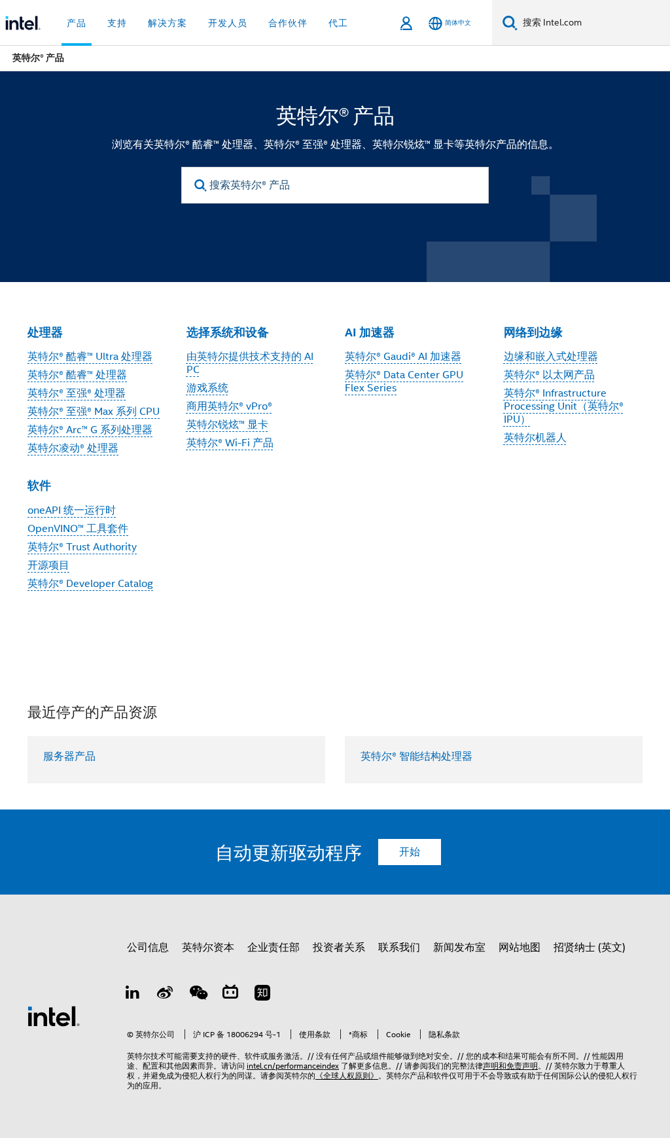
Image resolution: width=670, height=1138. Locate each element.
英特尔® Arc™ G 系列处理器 (89, 429)
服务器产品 (69, 756)
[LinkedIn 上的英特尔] (133, 994)
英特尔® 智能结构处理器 (416, 756)
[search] (200, 185)
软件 (39, 485)
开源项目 (48, 565)
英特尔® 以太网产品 (549, 375)
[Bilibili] (230, 994)
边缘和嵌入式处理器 (551, 356)
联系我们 (399, 947)
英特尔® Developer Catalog (90, 583)
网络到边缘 (533, 332)
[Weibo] (165, 994)
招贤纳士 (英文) (590, 947)
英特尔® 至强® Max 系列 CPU (93, 411)
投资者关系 (339, 947)
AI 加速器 (370, 332)
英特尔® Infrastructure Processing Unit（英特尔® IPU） (564, 406)
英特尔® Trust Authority (82, 547)
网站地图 (519, 947)
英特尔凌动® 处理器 (72, 448)
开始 (409, 852)
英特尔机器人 (535, 437)
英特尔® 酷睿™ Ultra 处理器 (89, 356)
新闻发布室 (459, 947)
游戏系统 (207, 388)
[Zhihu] (262, 994)
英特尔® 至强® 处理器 (76, 393)
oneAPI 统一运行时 (71, 510)
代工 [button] (338, 23)
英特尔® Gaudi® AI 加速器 (403, 356)
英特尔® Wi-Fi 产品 (229, 443)
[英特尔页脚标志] (53, 1015)
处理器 (45, 332)
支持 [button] (117, 23)
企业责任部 (273, 947)
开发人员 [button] (227, 23)
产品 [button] (76, 23)
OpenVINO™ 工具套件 (77, 528)
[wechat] (197, 994)
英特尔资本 (208, 947)
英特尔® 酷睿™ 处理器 (77, 375)
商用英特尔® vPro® (229, 406)
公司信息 (148, 947)
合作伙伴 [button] (288, 23)
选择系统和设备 (227, 332)
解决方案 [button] (167, 23)
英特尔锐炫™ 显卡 (227, 424)
